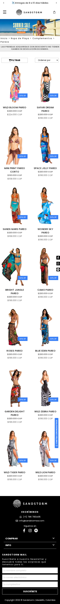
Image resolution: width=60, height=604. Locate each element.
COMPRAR (11, 538)
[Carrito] (54, 12)
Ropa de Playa (20, 38)
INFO (8, 545)
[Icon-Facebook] (24, 530)
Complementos (42, 38)
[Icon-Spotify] (36, 530)
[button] (4, 12)
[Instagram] (30, 530)
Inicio (4, 38)
